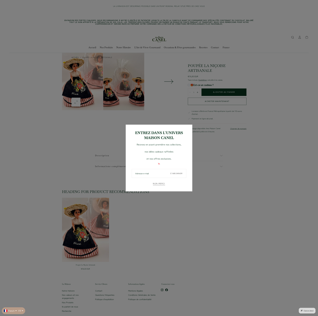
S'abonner (176, 173)
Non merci (159, 183)
